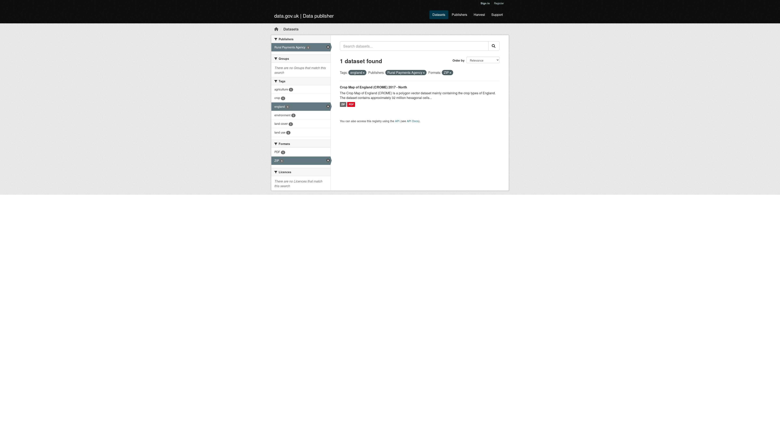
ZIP (343, 104)
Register (499, 3)
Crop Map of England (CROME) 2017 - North (373, 87)
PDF (351, 104)
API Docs (413, 121)
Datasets (438, 14)
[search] (493, 46)
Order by (459, 60)
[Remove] (363, 72)
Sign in (485, 3)
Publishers (459, 14)
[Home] (276, 29)
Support (497, 14)
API (397, 121)
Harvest (479, 14)
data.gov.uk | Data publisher (304, 15)
